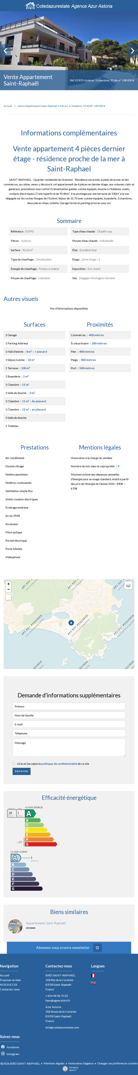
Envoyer (21, 771)
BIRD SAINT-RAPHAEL (60, 975)
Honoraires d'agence (81, 1063)
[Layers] (128, 585)
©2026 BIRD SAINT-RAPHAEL (20, 1063)
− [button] (8, 589)
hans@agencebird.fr (57, 1000)
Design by (73, 1068)
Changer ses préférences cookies (117, 1063)
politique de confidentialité (59, 763)
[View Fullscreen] (8, 597)
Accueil (8, 105)
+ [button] (8, 584)
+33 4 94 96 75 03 (56, 995)
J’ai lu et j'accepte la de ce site (53, 763)
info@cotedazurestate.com (62, 1027)
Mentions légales (54, 1063)
